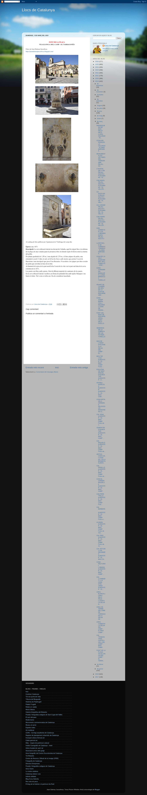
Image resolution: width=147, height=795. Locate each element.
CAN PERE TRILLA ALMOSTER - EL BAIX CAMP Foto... (101, 499)
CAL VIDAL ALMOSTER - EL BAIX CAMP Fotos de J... (101, 420)
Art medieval (30, 730)
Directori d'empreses (33, 763)
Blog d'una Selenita (32, 779)
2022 (97, 73)
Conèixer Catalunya (32, 694)
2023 (97, 70)
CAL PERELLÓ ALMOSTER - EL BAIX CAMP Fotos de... (101, 471)
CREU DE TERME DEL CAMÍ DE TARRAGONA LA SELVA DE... (101, 613)
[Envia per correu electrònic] (58, 304)
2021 (97, 75)
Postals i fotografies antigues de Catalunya (40, 766)
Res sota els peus (32, 781)
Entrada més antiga (79, 367)
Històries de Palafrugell (33, 702)
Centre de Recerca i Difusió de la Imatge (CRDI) (42, 758)
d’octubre (100, 94)
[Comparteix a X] (62, 304)
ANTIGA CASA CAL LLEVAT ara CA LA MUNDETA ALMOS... (101, 458)
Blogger (97, 789)
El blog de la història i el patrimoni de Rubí (40, 784)
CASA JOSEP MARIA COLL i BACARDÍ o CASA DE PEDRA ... (101, 304)
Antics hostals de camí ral (34, 748)
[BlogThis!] (60, 304)
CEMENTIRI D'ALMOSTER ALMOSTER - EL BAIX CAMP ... (101, 433)
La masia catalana (32, 771)
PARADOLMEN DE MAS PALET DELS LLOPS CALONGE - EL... (101, 132)
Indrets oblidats (31, 776)
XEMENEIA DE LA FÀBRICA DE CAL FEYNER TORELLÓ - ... (101, 333)
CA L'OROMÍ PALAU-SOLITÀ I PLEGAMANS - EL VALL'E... (101, 209)
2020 (97, 78)
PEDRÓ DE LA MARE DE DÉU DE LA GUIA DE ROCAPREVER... (101, 290)
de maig (100, 116)
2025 (97, 64)
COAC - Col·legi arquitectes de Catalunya (40, 733)
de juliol (100, 108)
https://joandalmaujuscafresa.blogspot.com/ (39, 51)
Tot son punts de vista (33, 696)
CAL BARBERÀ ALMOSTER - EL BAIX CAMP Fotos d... (101, 513)
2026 (97, 61)
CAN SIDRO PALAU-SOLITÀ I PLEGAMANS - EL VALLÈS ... (101, 221)
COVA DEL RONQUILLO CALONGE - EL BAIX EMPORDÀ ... (101, 146)
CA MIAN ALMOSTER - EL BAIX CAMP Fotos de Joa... (101, 528)
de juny (99, 111)
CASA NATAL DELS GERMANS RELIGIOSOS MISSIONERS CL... (101, 405)
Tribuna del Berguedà (33, 699)
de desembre (99, 84)
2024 (97, 67)
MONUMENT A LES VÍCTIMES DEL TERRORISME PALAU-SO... (101, 160)
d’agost (99, 105)
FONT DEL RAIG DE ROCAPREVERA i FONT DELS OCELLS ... (101, 319)
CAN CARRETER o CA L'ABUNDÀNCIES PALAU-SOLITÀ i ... (101, 234)
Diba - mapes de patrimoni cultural (37, 743)
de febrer (100, 664)
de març (100, 121)
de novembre (100, 91)
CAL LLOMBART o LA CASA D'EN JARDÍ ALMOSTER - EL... (101, 583)
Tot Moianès (30, 756)
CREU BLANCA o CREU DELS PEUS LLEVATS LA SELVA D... (101, 598)
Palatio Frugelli (31, 704)
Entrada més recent (35, 367)
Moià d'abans (30, 709)
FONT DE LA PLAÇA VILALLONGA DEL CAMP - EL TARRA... (101, 656)
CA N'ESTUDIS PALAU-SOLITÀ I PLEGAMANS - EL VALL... (101, 197)
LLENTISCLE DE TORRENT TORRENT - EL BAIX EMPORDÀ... (101, 248)
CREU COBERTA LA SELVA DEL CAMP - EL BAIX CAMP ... (101, 627)
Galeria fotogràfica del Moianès (36, 712)
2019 (97, 81)
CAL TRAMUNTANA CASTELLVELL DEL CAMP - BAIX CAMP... (101, 641)
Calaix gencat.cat (31, 740)
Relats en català (31, 707)
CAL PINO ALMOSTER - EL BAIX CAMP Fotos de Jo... (101, 541)
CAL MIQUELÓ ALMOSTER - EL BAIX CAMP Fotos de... (101, 446)
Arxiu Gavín (30, 769)
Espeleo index (30, 727)
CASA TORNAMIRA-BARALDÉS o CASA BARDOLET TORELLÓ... (101, 275)
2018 (97, 674)
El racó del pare (31, 717)
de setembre (99, 100)
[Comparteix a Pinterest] (66, 304)
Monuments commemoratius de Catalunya (40, 722)
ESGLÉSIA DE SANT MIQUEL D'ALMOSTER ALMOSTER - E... (101, 375)
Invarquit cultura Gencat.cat (35, 738)
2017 (97, 677)
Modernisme (30, 720)
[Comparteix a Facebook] (64, 304)
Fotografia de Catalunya (34, 761)
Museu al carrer (31, 725)
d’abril (99, 118)
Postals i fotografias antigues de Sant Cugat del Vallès (44, 715)
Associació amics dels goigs (35, 750)
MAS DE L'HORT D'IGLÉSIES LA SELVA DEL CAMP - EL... (101, 347)
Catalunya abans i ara (33, 774)
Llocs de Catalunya (38, 10)
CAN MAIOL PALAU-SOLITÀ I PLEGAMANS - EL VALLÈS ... (101, 185)
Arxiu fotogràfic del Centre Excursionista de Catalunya (44, 753)
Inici (57, 367)
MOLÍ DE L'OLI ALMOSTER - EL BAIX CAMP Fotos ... (101, 361)
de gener (100, 669)
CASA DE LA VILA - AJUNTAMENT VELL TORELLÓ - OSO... (101, 261)
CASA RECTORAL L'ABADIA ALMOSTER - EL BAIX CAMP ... (101, 568)
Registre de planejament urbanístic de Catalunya (42, 735)
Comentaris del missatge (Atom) (47, 372)
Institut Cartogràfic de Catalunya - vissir (39, 745)
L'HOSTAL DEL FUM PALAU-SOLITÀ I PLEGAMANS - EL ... (101, 173)
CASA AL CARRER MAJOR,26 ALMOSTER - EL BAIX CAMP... (101, 485)
